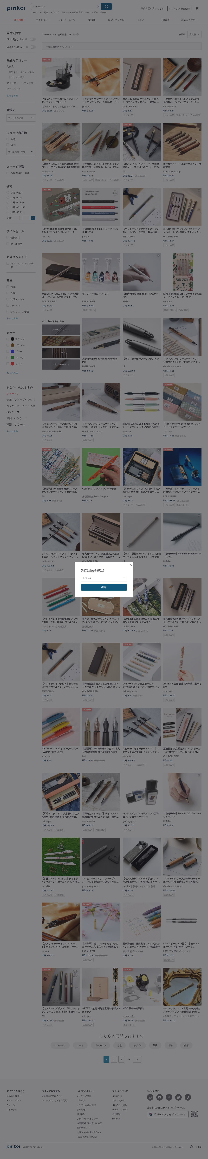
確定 (104, 587)
